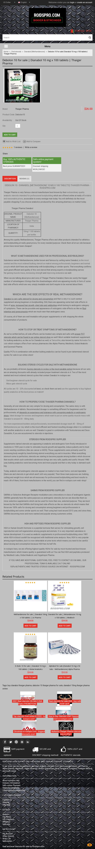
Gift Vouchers (8, 819)
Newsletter (7, 841)
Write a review (31, 147)
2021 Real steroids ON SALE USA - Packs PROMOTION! (28, 702)
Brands (5, 814)
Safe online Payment (11, 785)
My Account (7, 834)
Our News (6, 817)
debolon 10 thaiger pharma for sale (48, 685)
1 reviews (18, 147)
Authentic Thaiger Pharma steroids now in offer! (66, 732)
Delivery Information (11, 783)
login (72, 2)
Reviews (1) (24, 178)
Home (6, 52)
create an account (84, 2)
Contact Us (7, 800)
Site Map (6, 805)
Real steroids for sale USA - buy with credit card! (65, 702)
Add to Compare (33, 141)
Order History (8, 836)
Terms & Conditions (10, 788)
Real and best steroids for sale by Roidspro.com (23, 846)
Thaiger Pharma (22, 109)
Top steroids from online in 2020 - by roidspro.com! (29, 717)
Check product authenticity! (14, 790)
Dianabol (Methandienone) (34, 52)
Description (10, 178)
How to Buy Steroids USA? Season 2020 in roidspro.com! (63, 717)
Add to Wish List (13, 141)
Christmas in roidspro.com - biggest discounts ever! (29, 732)
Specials (6, 824)
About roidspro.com (10, 780)
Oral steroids (16, 52)
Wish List (6, 838)
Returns (5, 802)
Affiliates (6, 822)
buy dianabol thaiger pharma (20, 685)
